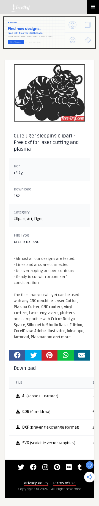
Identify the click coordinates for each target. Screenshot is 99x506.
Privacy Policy (36, 483)
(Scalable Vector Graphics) (48, 443)
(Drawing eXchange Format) (50, 427)
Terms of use (64, 483)
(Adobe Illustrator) (40, 396)
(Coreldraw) (36, 411)
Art (29, 219)
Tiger (38, 219)
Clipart (20, 219)
